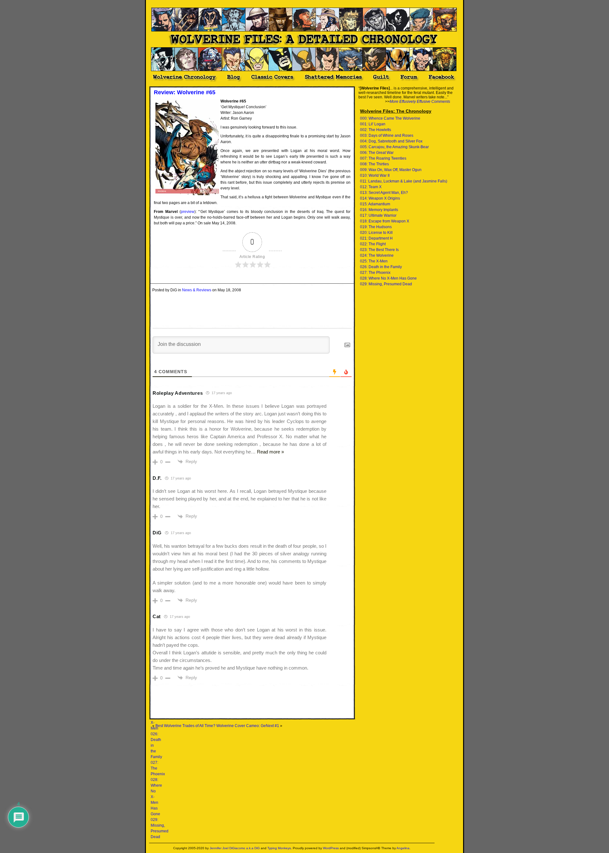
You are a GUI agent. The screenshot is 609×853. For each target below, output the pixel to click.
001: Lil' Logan (372, 124)
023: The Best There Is (379, 250)
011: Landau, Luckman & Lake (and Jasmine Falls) (403, 181)
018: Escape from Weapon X (384, 221)
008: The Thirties (374, 164)
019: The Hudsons (376, 227)
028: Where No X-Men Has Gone (388, 278)
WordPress (331, 848)
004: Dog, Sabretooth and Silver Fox (391, 141)
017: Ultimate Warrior (378, 215)
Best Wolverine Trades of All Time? (185, 726)
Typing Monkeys (279, 848)
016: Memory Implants (379, 210)
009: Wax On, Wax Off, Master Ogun (391, 170)
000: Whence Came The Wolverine (390, 118)
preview (187, 211)
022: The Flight (373, 244)
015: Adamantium (375, 204)
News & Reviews (196, 290)
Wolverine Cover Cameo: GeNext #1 (247, 726)
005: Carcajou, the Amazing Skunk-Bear (394, 147)
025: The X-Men (374, 261)
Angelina (402, 848)
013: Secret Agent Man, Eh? (384, 192)
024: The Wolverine (377, 255)
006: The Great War (377, 152)
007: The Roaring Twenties (383, 158)
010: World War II (375, 175)
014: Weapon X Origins (380, 198)
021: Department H (376, 238)
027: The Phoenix (375, 272)
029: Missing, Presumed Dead (386, 284)
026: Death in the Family (381, 267)
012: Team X (371, 187)
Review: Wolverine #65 (184, 92)
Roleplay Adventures (178, 393)
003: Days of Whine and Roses (386, 135)
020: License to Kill (376, 232)
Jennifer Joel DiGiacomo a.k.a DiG (235, 848)
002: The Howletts (375, 130)
